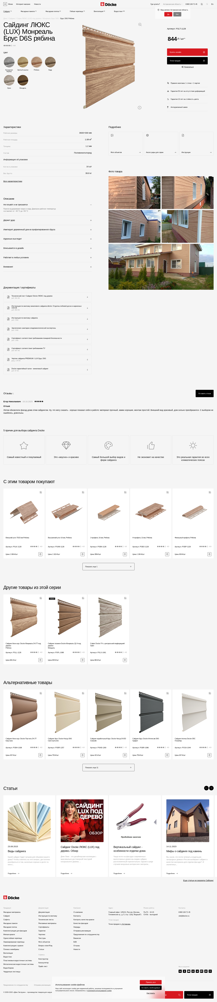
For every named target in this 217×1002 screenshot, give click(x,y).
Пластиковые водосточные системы (17, 960)
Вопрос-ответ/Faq (45, 946)
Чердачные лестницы (11, 972)
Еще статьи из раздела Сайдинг (198, 880)
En (212, 4)
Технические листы (46, 920)
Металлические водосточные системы (18, 964)
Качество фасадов (80, 923)
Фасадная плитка (52, 11)
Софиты (6, 920)
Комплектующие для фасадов (15, 931)
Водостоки (118, 11)
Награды (76, 927)
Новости (76, 949)
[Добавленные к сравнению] (202, 4)
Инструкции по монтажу (47, 916)
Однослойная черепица (12, 938)
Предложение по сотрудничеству (15, 985)
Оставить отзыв (204, 393)
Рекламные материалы (47, 923)
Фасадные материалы (12, 912)
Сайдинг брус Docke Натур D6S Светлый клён (60, 740)
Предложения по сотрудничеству (86, 934)
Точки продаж (175, 61)
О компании (78, 912)
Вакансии (77, 938)
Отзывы (76, 946)
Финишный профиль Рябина (185, 538)
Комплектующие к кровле (13, 946)
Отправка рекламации (82, 931)
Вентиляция (98, 11)
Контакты (77, 916)
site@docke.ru (184, 916)
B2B (75, 942)
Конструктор (43, 959)
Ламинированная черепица (13, 942)
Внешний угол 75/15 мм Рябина (17, 538)
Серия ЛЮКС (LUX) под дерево (29, 18)
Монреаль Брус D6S (51, 18)
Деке (5, 18)
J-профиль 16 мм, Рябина (99, 538)
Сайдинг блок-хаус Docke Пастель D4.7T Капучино (21, 740)
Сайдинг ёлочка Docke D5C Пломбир (185, 740)
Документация (44, 912)
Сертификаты (43, 927)
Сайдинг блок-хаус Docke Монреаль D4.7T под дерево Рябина (23, 645)
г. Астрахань (125, 924)
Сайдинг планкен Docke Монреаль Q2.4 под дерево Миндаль (64, 645)
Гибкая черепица (76, 11)
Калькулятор (161, 995)
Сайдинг (6, 11)
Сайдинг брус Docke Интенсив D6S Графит (145, 740)
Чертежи (41, 934)
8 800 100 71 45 (184, 912)
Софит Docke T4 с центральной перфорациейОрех (107, 644)
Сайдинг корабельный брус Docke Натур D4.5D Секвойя (108, 740)
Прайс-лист (42, 966)
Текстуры (42, 938)
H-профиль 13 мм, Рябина (142, 538)
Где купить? (155, 4)
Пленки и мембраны (11, 949)
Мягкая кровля (9, 934)
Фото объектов (44, 942)
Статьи (41, 949)
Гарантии (41, 931)
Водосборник (8, 968)
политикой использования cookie (99, 991)
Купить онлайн (175, 52)
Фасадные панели (28, 11)
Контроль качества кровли (83, 920)
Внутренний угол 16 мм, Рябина (60, 538)
